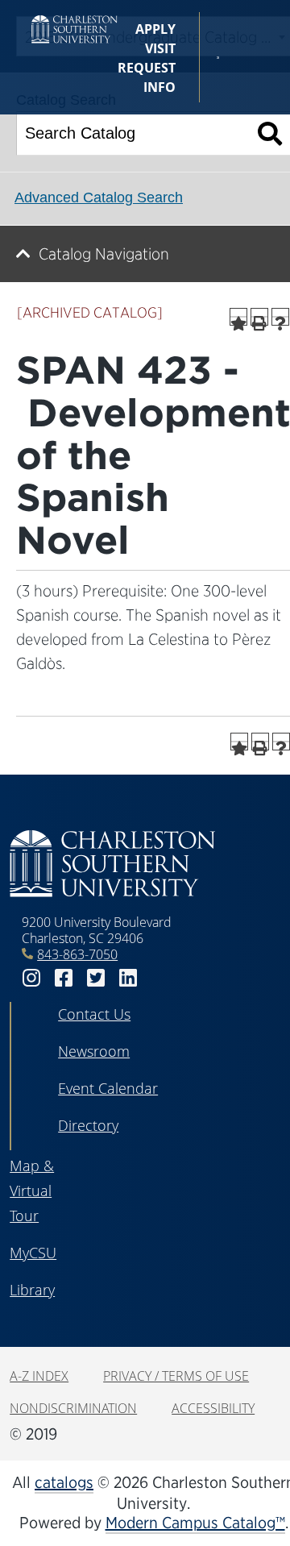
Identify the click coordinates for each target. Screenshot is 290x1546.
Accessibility (213, 1408)
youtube (160, 978)
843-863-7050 (77, 954)
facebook (63, 978)
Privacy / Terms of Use (176, 1376)
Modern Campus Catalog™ (195, 1522)
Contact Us (94, 1014)
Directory (88, 1125)
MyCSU (33, 1252)
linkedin (128, 978)
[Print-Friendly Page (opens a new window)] (259, 317)
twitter (96, 978)
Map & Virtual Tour (32, 1190)
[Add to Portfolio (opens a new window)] (238, 317)
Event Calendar (108, 1088)
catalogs (64, 1482)
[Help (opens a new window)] (280, 317)
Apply (155, 29)
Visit (160, 48)
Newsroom (94, 1051)
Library (32, 1289)
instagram (31, 978)
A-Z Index (39, 1376)
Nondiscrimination (73, 1408)
